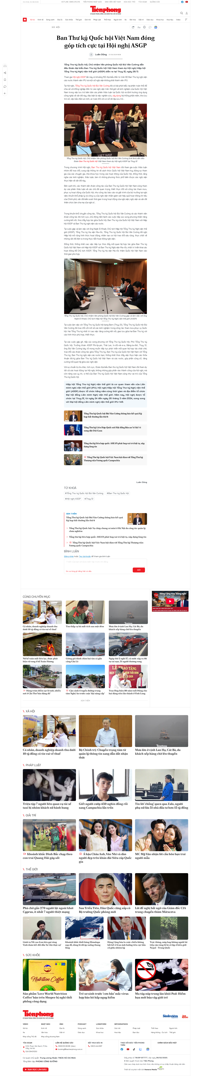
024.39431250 (31, 1051)
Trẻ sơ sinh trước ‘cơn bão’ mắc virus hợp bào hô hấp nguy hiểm (104, 995)
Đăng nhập (69, 556)
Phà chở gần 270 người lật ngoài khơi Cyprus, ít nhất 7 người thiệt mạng (48, 910)
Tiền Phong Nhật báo (92, 2)
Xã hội (32, 20)
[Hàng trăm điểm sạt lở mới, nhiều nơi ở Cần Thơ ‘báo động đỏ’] (42, 676)
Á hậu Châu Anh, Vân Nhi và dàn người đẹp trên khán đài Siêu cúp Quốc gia (105, 857)
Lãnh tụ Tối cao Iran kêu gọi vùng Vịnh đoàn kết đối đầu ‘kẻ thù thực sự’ (42, 943)
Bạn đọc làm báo (37, 1069)
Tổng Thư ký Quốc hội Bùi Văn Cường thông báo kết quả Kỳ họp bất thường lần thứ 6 (113, 415)
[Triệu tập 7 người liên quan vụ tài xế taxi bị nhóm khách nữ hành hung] (49, 785)
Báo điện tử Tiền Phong (105, 10)
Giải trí (141, 20)
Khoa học (160, 20)
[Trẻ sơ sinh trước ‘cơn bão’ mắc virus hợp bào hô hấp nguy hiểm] (105, 975)
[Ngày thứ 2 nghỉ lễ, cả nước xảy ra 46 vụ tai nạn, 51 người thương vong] (128, 644)
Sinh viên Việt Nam (113, 2)
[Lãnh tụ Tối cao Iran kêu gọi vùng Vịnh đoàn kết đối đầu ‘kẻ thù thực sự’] (42, 928)
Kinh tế (40, 20)
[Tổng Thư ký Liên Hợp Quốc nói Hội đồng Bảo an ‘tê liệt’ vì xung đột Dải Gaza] (73, 429)
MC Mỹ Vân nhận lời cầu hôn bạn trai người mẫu (160, 856)
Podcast (82, 1024)
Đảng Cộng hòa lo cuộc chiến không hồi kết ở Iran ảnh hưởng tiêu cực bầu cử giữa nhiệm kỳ (126, 945)
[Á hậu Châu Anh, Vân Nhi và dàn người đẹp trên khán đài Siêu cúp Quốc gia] (105, 835)
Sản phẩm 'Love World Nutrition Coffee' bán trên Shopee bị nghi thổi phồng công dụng (47, 997)
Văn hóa (132, 20)
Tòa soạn (142, 2)
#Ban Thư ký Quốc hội (118, 493)
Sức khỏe (69, 20)
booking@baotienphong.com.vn (70, 1049)
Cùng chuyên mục (36, 596)
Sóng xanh (50, 20)
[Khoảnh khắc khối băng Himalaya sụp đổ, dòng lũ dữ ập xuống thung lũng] (84, 928)
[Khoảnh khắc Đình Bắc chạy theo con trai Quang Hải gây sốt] (49, 835)
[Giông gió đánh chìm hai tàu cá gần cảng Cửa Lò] (85, 644)
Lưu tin (5, 79)
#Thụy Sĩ (88, 498)
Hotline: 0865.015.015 (70, 2)
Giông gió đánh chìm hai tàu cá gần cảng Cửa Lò (84, 660)
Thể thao (107, 20)
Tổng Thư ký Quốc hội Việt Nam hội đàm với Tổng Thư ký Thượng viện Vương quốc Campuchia (113, 459)
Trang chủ (25, 20)
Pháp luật (97, 20)
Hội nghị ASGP (79, 77)
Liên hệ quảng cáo (64, 1043)
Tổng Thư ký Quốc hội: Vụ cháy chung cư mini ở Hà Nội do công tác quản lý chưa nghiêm (107, 529)
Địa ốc (60, 20)
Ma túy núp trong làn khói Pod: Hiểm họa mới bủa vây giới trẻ (160, 995)
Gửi (139, 570)
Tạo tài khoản (85, 556)
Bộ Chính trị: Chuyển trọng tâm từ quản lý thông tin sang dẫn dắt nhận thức (103, 753)
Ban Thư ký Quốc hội (88, 161)
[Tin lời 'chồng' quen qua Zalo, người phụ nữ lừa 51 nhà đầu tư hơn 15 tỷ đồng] (161, 785)
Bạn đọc (136, 1032)
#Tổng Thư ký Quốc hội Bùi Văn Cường (84, 493)
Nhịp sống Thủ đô (30, 1036)
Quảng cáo (155, 2)
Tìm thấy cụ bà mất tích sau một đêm (85, 626)
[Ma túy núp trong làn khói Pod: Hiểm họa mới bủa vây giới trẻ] (161, 975)
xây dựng (117, 95)
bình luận (150, 27)
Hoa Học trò (129, 2)
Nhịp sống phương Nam (50, 1036)
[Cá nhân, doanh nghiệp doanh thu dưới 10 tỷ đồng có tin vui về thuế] (42, 612)
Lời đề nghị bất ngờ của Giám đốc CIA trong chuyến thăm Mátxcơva (160, 910)
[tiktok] (135, 1049)
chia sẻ (133, 27)
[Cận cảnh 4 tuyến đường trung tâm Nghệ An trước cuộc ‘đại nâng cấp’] (85, 676)
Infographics (121, 1024)
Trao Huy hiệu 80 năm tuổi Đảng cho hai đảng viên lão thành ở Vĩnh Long (128, 692)
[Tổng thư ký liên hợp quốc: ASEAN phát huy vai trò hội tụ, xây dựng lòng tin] (73, 445)
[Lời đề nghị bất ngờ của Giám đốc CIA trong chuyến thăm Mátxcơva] (161, 889)
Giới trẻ (88, 20)
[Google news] (149, 1049)
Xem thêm (186, 20)
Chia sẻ (5, 72)
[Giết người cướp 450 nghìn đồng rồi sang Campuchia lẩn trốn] (105, 785)
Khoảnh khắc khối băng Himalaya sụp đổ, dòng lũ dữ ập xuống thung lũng (82, 945)
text (138, 27)
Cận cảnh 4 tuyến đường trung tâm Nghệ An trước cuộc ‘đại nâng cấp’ (85, 692)
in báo (144, 27)
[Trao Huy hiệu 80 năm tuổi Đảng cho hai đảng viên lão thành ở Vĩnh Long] (128, 676)
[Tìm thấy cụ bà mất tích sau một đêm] (85, 612)
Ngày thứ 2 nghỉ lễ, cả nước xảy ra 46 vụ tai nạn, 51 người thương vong (128, 660)
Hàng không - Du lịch (159, 1032)
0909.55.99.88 (64, 1046)
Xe (126, 20)
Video (178, 20)
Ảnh (61, 1024)
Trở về (5, 93)
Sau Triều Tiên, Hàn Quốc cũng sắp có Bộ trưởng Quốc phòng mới (104, 910)
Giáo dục (150, 20)
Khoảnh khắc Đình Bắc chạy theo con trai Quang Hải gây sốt (47, 856)
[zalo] (142, 1049)
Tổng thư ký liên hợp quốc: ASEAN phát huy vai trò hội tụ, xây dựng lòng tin (114, 445)
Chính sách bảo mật (167, 1043)
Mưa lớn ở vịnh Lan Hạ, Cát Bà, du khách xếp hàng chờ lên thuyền (126, 628)
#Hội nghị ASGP (73, 498)
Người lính (118, 20)
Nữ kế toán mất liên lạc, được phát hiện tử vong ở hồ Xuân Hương (40, 660)
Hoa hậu (170, 20)
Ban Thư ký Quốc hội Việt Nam (106, 167)
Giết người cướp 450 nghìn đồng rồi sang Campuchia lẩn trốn (103, 806)
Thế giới (79, 20)
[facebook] (182, 2)
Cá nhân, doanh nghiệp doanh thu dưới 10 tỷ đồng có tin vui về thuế (40, 628)
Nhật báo (45, 1024)
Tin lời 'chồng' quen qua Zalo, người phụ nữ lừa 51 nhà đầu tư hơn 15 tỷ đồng (161, 806)
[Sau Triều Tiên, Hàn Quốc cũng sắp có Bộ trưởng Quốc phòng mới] (105, 889)
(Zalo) (73, 1046)
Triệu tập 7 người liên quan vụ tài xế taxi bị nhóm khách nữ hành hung (47, 806)
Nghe (5, 66)
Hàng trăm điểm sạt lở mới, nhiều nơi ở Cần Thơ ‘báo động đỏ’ (42, 692)
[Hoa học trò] (185, 1017)
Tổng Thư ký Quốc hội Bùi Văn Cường (92, 85)
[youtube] (186, 2)
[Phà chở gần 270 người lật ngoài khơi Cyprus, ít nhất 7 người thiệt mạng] (49, 889)
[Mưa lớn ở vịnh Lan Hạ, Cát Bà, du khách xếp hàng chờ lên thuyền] (128, 612)
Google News (155, 27)
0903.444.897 (96, 1046)
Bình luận (5, 86)
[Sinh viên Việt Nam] (170, 1017)
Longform (101, 1024)
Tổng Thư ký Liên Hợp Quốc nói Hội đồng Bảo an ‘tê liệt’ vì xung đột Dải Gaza (112, 429)
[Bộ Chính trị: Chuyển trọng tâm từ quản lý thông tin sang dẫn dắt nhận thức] (105, 731)
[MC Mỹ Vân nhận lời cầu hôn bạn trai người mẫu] (161, 835)
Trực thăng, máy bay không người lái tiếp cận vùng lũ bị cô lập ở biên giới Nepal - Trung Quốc (168, 945)
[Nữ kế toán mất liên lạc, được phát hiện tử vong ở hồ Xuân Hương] (42, 644)
